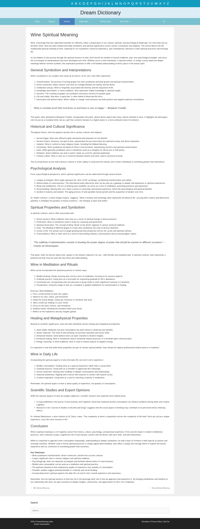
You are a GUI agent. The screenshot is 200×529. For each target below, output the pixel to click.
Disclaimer (146, 522)
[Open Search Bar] (164, 21)
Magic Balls (83, 21)
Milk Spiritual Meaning (41, 488)
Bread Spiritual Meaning (160, 488)
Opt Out (166, 522)
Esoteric (67, 21)
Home (37, 21)
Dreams (52, 21)
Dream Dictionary (100, 12)
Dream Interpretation (42, 524)
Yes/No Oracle (105, 21)
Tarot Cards (124, 21)
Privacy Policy (156, 522)
